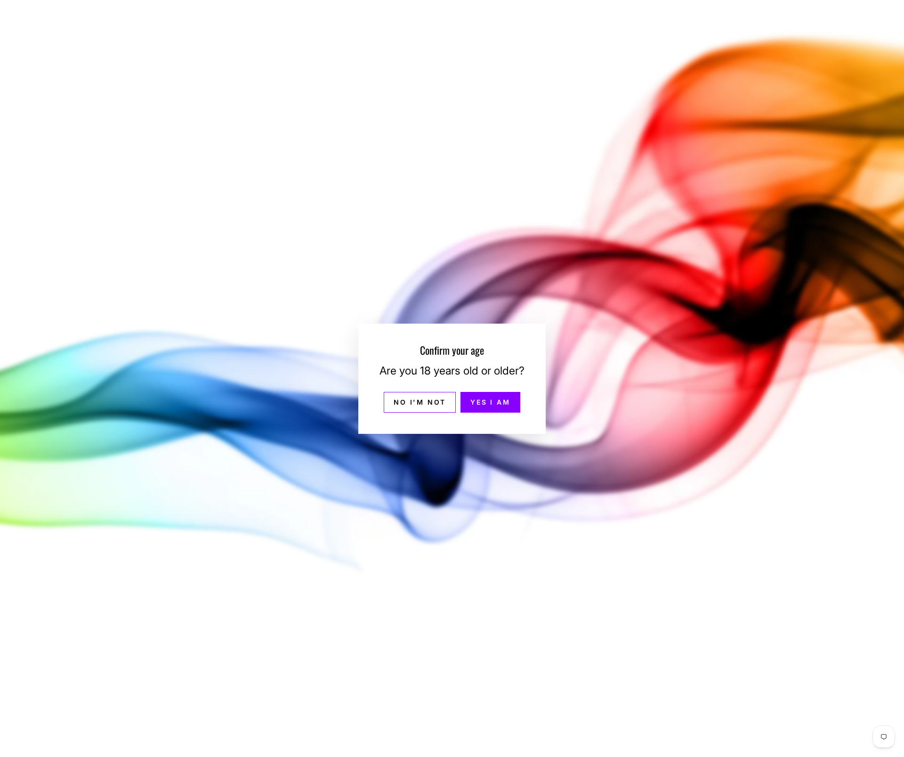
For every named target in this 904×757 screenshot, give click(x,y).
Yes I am (490, 402)
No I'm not (420, 402)
